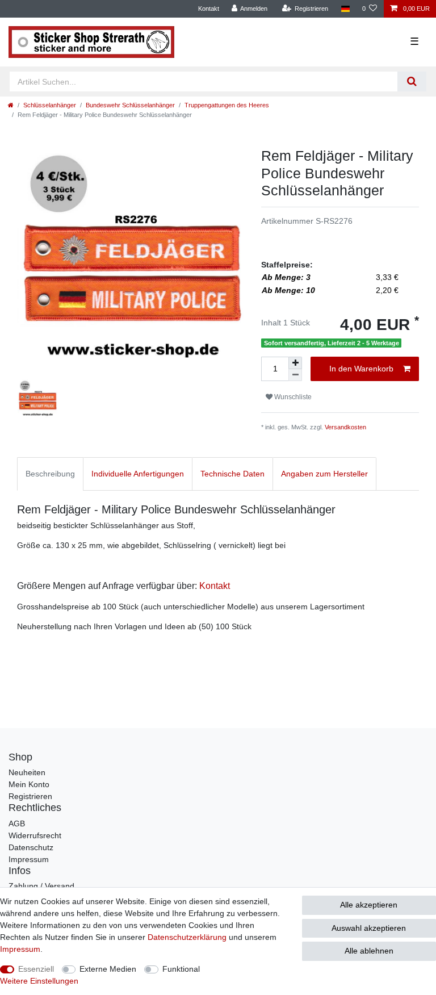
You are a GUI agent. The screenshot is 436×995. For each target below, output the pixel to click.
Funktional (181, 968)
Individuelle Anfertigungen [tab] (137, 473)
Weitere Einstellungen (39, 980)
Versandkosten (345, 427)
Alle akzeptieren (368, 904)
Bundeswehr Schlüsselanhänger (130, 105)
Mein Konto (29, 784)
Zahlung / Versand (41, 886)
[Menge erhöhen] (295, 363)
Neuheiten (27, 772)
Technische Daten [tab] (232, 473)
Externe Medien (107, 968)
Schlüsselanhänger (49, 105)
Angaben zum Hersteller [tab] (324, 473)
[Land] (344, 9)
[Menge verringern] (295, 375)
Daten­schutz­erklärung (187, 937)
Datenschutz (31, 847)
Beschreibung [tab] (50, 473)
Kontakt (208, 8)
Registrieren (30, 796)
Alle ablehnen (369, 950)
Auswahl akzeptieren (369, 928)
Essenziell (36, 968)
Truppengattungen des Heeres (227, 105)
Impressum (29, 859)
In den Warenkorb (361, 368)
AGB (17, 823)
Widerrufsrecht (35, 835)
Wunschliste (292, 397)
